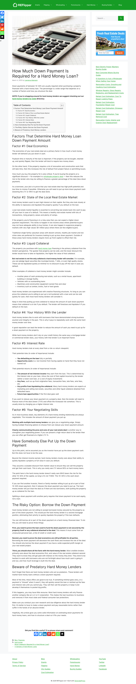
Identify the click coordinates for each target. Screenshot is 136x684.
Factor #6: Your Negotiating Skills (29, 122)
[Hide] (1, 41)
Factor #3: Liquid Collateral (27, 115)
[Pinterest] (49, 634)
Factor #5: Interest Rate (26, 120)
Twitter (101, 662)
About (14, 659)
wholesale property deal (53, 176)
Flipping (46, 5)
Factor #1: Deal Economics (26, 111)
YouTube (102, 659)
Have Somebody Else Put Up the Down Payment (32, 125)
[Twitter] (40, 634)
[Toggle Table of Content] (61, 105)
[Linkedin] (45, 634)
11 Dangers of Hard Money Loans (26, 646)
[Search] (121, 18)
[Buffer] (62, 634)
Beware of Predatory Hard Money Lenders (30, 130)
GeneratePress (80, 681)
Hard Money (91, 5)
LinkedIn (102, 666)
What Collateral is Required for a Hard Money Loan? (32, 644)
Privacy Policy (17, 662)
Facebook (103, 669)
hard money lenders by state (24, 99)
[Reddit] (53, 634)
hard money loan (45, 248)
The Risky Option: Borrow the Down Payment (31, 127)
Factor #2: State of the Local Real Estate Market (33, 113)
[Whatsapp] (58, 634)
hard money (19, 642)
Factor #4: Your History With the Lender (31, 117)
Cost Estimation (47, 672)
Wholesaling (60, 5)
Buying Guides (107, 5)
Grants (37, 5)
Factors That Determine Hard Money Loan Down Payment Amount (39, 108)
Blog (120, 5)
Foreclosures (75, 5)
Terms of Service (19, 666)
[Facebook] (36, 634)
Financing (21, 640)
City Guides (45, 669)
